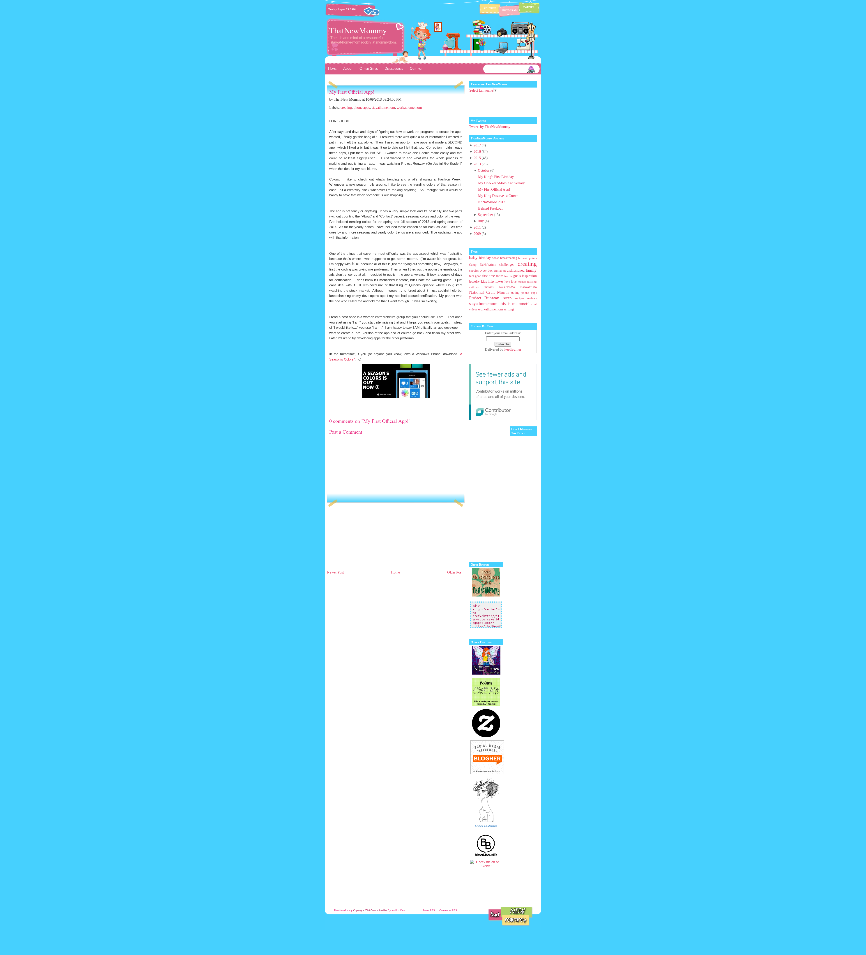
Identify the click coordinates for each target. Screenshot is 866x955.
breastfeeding (508, 258)
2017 (477, 145)
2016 (477, 151)
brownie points (527, 258)
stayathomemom (383, 107)
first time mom (492, 276)
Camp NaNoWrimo (482, 264)
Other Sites (368, 68)
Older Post (454, 572)
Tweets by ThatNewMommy (489, 127)
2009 (477, 234)
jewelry (474, 281)
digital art (500, 270)
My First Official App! (351, 91)
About (348, 68)
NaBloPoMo (507, 287)
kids (484, 281)
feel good (475, 276)
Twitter (528, 7)
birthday (485, 258)
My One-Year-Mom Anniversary (501, 183)
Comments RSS (448, 910)
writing (509, 309)
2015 (477, 158)
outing (515, 292)
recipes (519, 298)
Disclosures (394, 68)
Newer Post (335, 572)
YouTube (490, 8)
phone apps (362, 107)
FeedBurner (512, 349)
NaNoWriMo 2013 (491, 202)
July (481, 221)
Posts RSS (429, 910)
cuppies (474, 270)
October (483, 170)
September (485, 215)
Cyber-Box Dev (396, 910)
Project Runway (484, 298)
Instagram (509, 10)
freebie (508, 276)
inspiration (529, 276)
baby (473, 257)
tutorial (524, 304)
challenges (506, 264)
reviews (532, 298)
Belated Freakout (490, 208)
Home (332, 68)
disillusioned (516, 270)
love (499, 281)
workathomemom (409, 107)
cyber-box (486, 270)
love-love (510, 281)
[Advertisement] (361, 537)
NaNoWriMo (528, 287)
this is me (509, 303)
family (531, 270)
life (491, 281)
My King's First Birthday (496, 177)
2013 (477, 164)
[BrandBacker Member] (486, 856)
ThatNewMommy (358, 30)
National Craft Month (489, 292)
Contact (416, 68)
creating (346, 107)
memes (522, 281)
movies (488, 287)
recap (507, 298)
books (495, 258)
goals (517, 276)
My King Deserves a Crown (498, 196)
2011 (477, 227)
